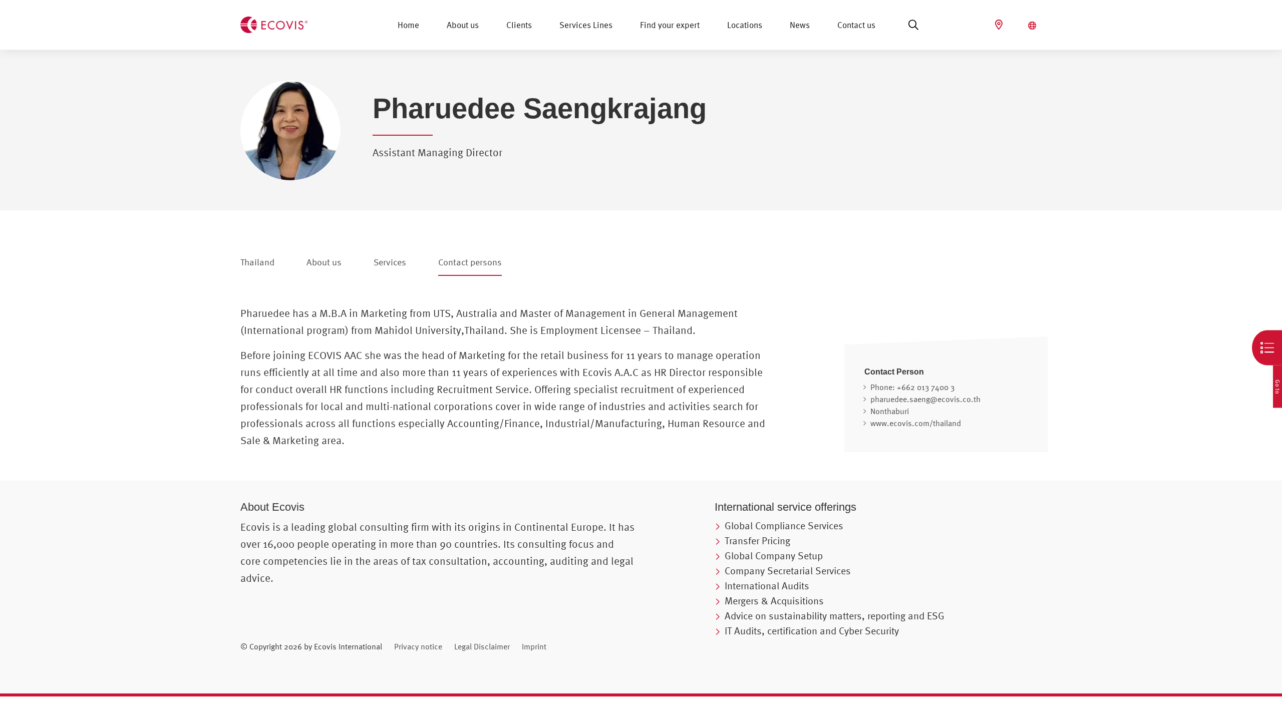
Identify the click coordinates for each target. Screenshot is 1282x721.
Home (408, 25)
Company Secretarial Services (788, 570)
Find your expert (670, 25)
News (800, 25)
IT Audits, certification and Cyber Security (812, 630)
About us (463, 25)
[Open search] (913, 25)
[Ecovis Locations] (1000, 25)
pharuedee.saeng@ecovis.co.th (925, 399)
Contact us (856, 25)
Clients (519, 25)
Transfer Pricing (757, 540)
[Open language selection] (1033, 25)
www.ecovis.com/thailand (915, 423)
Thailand (257, 262)
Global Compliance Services (784, 525)
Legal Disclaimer (482, 646)
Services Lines (585, 25)
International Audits (767, 585)
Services (390, 262)
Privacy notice (418, 646)
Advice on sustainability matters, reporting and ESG (834, 615)
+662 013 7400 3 (925, 387)
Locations (744, 25)
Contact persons (470, 262)
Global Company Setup (774, 555)
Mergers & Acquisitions (774, 600)
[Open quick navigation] (1267, 348)
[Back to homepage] (273, 23)
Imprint (534, 646)
